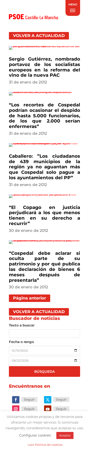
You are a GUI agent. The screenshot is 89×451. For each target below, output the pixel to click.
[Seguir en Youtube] (47, 409)
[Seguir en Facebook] (15, 399)
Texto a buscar (21, 325)
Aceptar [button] (65, 435)
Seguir (29, 399)
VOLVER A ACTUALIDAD (39, 35)
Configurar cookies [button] (35, 435)
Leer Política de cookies (45, 444)
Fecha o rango (21, 342)
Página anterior (29, 298)
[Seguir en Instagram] (15, 409)
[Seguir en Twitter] (47, 399)
